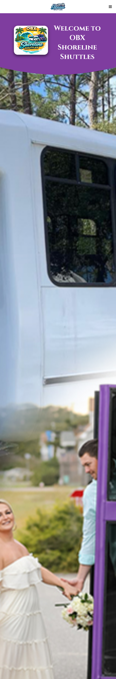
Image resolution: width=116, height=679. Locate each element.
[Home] (58, 6)
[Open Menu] (110, 6)
